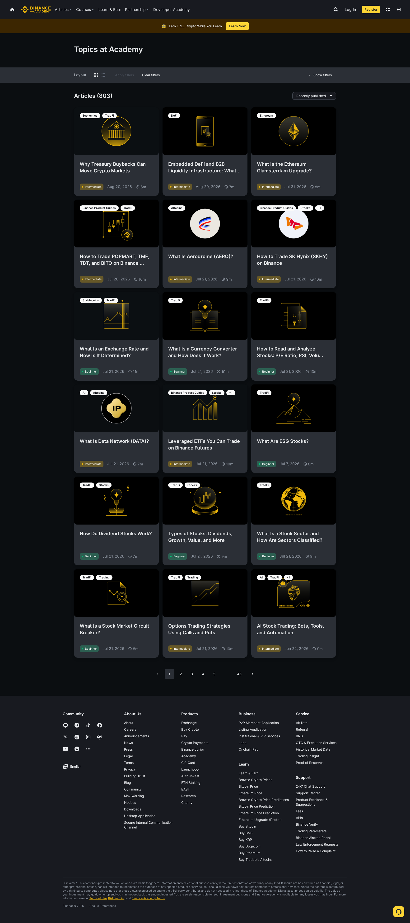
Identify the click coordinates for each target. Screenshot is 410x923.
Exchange (189, 723)
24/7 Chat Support (310, 786)
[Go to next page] (252, 674)
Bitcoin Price (248, 786)
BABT (185, 789)
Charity (186, 802)
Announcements (136, 736)
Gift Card (188, 763)
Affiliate (302, 723)
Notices (130, 802)
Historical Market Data (313, 749)
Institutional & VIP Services (259, 736)
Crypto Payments (194, 743)
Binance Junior (192, 749)
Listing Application (253, 729)
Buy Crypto (190, 729)
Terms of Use (98, 898)
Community (133, 789)
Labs (242, 743)
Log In (350, 9)
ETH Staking (190, 783)
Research (188, 796)
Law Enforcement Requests (317, 844)
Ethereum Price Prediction (259, 813)
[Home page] (36, 9)
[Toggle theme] (399, 9)
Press (128, 749)
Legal (128, 756)
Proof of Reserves (309, 763)
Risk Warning (134, 796)
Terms (129, 763)
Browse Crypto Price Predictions (264, 800)
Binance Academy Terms (148, 898)
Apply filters (124, 75)
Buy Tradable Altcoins (255, 859)
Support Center (308, 793)
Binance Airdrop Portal (313, 838)
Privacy (130, 769)
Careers (130, 729)
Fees (299, 811)
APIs (299, 818)
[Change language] (388, 9)
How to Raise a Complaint (315, 851)
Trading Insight (307, 756)
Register (370, 9)
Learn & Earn (248, 773)
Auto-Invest (190, 776)
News (128, 743)
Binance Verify (307, 824)
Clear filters (151, 75)
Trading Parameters (311, 831)
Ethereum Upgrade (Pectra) (260, 820)
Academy (188, 756)
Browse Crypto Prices (255, 780)
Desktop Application (139, 816)
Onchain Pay (248, 749)
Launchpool (190, 769)
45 (239, 674)
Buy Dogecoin (249, 846)
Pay (184, 736)
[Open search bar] (334, 9)
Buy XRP (245, 840)
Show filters (322, 75)
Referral (302, 729)
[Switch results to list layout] (103, 75)
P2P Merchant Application (259, 723)
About (128, 723)
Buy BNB (245, 833)
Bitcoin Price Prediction (257, 806)
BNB (299, 736)
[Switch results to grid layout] (96, 75)
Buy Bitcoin (247, 826)
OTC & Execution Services (316, 743)
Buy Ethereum (249, 853)
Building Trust (134, 776)
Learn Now (237, 26)
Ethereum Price (250, 793)
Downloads (132, 809)
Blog (127, 783)
